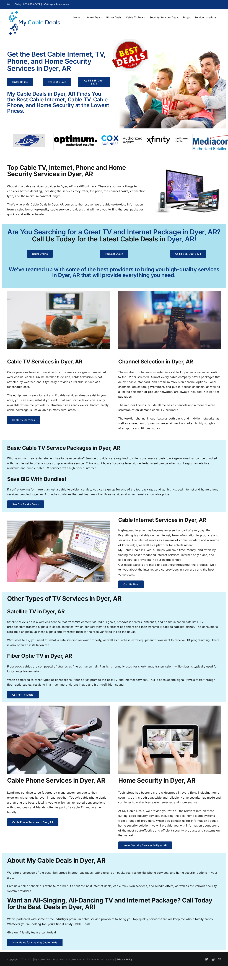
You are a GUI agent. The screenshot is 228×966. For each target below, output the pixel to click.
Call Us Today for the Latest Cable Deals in (98, 239)
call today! (49, 932)
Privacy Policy (124, 959)
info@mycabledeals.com (56, 4)
